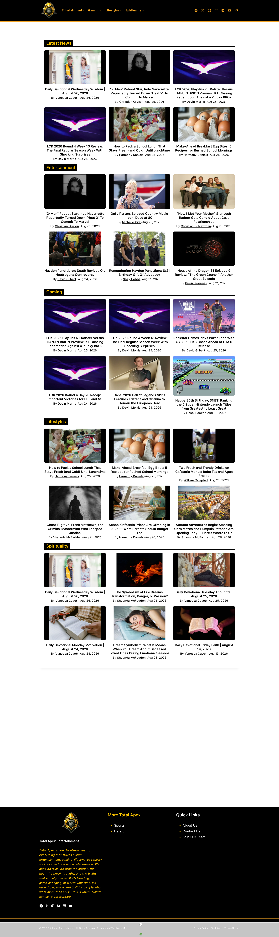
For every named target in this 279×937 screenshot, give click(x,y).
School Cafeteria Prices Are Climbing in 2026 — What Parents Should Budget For (139, 529)
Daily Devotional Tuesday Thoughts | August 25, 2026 (204, 594)
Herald (119, 831)
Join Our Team (194, 837)
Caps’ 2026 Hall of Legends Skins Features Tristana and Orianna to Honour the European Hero (139, 399)
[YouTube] (229, 10)
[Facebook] (196, 10)
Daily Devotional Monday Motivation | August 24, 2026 (75, 647)
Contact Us (191, 831)
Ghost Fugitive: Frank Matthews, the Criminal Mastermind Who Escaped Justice (75, 529)
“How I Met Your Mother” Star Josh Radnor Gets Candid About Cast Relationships (204, 218)
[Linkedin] (223, 10)
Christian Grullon (131, 101)
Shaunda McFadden (67, 537)
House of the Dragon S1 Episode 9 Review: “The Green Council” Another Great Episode (204, 275)
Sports (119, 825)
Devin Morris (196, 101)
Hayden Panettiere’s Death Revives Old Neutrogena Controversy (75, 273)
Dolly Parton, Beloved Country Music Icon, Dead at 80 (139, 216)
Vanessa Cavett (67, 97)
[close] (140, 924)
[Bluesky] (216, 10)
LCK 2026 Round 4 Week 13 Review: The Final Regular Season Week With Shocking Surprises (75, 150)
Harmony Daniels (131, 154)
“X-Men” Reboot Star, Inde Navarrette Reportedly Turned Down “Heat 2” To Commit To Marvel (139, 93)
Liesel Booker (196, 413)
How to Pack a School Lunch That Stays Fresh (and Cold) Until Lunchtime (139, 148)
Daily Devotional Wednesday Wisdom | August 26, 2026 (75, 91)
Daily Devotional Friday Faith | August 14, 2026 (204, 647)
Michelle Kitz (131, 222)
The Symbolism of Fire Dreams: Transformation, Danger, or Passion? (139, 594)
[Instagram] (209, 10)
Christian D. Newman (196, 226)
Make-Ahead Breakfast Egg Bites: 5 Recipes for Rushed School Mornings (204, 148)
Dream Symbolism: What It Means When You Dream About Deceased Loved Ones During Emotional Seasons (139, 649)
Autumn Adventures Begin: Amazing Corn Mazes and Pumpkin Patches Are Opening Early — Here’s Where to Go (204, 529)
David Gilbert (66, 279)
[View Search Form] (237, 10)
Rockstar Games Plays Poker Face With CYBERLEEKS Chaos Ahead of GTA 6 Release (203, 342)
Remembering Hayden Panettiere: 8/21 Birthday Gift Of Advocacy (139, 273)
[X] (203, 10)
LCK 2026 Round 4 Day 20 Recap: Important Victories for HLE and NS (75, 397)
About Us (190, 825)
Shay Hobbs (131, 279)
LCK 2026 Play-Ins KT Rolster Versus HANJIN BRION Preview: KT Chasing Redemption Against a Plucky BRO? (204, 93)
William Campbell (196, 480)
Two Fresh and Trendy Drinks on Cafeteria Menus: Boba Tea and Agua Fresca (204, 472)
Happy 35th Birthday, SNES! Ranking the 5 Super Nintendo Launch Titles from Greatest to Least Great (203, 404)
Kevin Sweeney (196, 283)
